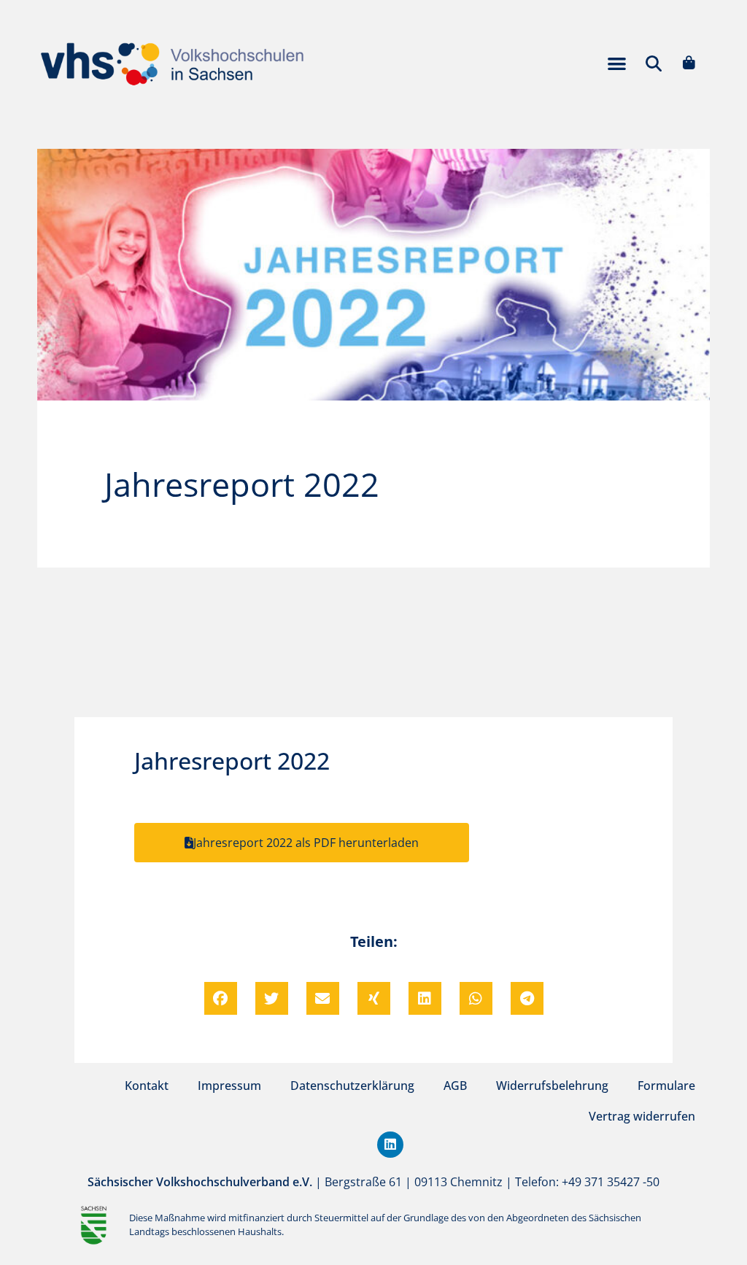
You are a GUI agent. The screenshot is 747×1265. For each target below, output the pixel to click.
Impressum (229, 1086)
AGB (455, 1086)
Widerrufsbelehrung (552, 1086)
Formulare (666, 1086)
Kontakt (147, 1086)
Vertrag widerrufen (642, 1116)
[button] (617, 63)
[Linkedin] (390, 1144)
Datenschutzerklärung (352, 1086)
